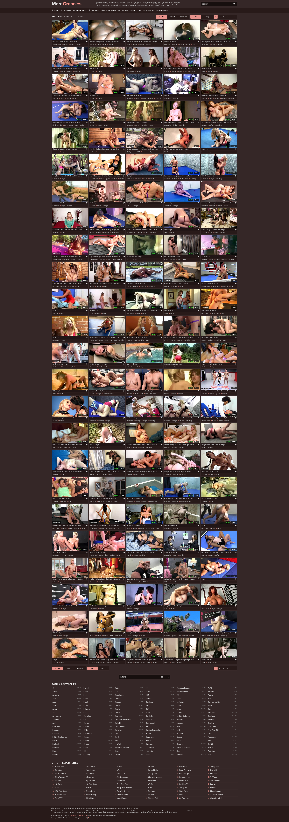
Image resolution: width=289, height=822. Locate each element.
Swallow (211, 723)
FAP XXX (213, 774)
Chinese (87, 737)
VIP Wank (213, 777)
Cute (116, 734)
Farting (117, 755)
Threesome (212, 737)
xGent (119, 770)
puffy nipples (153, 501)
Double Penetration (122, 748)
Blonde (55, 755)
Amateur (55, 695)
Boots (86, 691)
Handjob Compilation (153, 730)
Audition (55, 720)
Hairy (147, 727)
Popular (161, 17)
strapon (63, 71)
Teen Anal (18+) (213, 730)
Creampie (118, 716)
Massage (180, 720)
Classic (86, 748)
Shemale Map (91, 795)
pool (136, 367)
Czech (117, 737)
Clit (85, 751)
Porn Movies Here (123, 791)
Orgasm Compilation (184, 748)
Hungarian (149, 744)
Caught (86, 727)
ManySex (130, 98)
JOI (178, 695)
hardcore (153, 394)
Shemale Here (91, 791)
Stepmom (211, 713)
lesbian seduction (108, 394)
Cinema (86, 744)
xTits (128, 44)
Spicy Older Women (124, 788)
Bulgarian (87, 709)
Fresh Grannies (60, 774)
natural (148, 44)
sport (153, 528)
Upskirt (210, 744)
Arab (54, 702)
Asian (54, 709)
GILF (147, 709)
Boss (85, 695)
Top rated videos (108, 10)
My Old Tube (90, 781)
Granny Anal (150, 723)
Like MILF (213, 770)
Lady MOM (121, 781)
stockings (109, 501)
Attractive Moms (216, 795)
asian (210, 98)
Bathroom (56, 734)
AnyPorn (92, 152)
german (137, 125)
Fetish (148, 691)
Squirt (210, 709)
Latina (179, 709)
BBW (210, 232)
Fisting (148, 699)
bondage (174, 286)
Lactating (180, 702)
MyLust (92, 232)
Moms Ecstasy (215, 791)
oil (218, 313)
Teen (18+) (212, 727)
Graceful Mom (122, 795)
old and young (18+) (112, 528)
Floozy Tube (152, 774)
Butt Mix (213, 784)
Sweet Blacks (153, 770)
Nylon (179, 741)
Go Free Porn (184, 798)
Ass (53, 713)
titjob (74, 447)
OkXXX (129, 206)
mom (104, 44)
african (69, 152)
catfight (78, 44)
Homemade (150, 737)
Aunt (54, 723)
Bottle (86, 699)
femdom (137, 98)
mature (62, 98)
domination (151, 286)
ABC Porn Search (61, 791)
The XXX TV (121, 774)
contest (180, 340)
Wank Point (183, 791)
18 (53, 688)
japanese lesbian (111, 179)
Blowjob (86, 688)
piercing (174, 635)
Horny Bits (183, 767)
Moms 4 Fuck (153, 798)
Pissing (210, 695)
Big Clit (55, 741)
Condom (118, 699)
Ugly (209, 741)
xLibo (150, 788)
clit (180, 635)
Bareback (55, 730)
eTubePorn (90, 777)
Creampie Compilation (123, 720)
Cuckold (118, 723)
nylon (116, 501)
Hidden (148, 734)
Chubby (86, 741)
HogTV (92, 635)
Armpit (54, 706)
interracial (66, 259)
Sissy (210, 706)
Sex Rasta (152, 781)
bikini (226, 206)
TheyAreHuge (94, 259)
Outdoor (180, 755)
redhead (65, 44)
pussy (146, 394)
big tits (211, 474)
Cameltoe (87, 716)
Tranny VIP (183, 788)
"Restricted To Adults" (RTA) (78, 815)
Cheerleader (88, 734)
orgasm (174, 447)
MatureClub (56, 609)
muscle (213, 313)
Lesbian (179, 713)
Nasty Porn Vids (185, 770)
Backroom (56, 727)
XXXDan (92, 71)
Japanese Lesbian (183, 688)
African (55, 691)
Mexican (180, 723)
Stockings (211, 716)
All (196, 17)
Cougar (117, 706)
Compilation (119, 695)
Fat (147, 688)
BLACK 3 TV (183, 781)
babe (65, 447)
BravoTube (205, 206)
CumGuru (58, 770)
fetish (60, 635)
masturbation (115, 232)
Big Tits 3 (151, 795)
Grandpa (149, 720)
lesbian (72, 44)
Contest (118, 702)
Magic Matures (122, 777)
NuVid (129, 555)
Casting (86, 723)
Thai (209, 734)
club (185, 71)
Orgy (178, 751)
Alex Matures (215, 781)
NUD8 (181, 795)
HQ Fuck (151, 767)
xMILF (166, 609)
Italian (148, 755)
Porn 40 (213, 788)
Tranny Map (214, 767)
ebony (138, 313)
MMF (178, 730)
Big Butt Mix (148, 10)
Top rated (183, 17)
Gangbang (149, 702)
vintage (181, 44)
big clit (192, 635)
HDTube (166, 582)
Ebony (117, 751)
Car (85, 720)
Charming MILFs (216, 798)
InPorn (203, 152)
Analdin (204, 340)
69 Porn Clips (184, 774)
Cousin (117, 713)
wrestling (141, 44)
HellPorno (55, 286)
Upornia (166, 71)
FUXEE (119, 767)
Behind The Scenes (59, 737)
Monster (180, 734)
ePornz (57, 788)
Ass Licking (56, 716)
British (86, 706)
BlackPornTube (57, 125)
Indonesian (150, 748)
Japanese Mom (182, 691)
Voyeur (210, 748)
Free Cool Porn (122, 784)
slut (141, 394)
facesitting (192, 71)
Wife (209, 755)
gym (157, 528)
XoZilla (54, 421)
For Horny (152, 791)
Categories (66, 10)
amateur (64, 528)
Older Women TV (61, 777)
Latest (172, 17)
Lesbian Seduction (183, 716)
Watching (211, 751)
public (173, 152)
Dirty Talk (118, 744)
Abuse (90, 818)
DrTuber (92, 474)
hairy (99, 44)
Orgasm (180, 744)
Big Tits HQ (135, 10)
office (193, 44)
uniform (136, 662)
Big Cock (55, 744)
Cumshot (118, 730)
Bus (85, 713)
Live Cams (123, 10)
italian (97, 662)
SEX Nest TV (91, 788)
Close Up (87, 755)
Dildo (116, 741)
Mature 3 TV (59, 767)
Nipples (179, 737)
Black (54, 751)
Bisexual (55, 748)
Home (54, 10)
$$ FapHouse (56, 44)
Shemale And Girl (214, 702)
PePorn (54, 582)
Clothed (117, 688)
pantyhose (101, 501)
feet (65, 125)
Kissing (179, 699)
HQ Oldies (58, 784)
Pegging (211, 691)
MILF (138, 152)
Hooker (148, 741)
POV (209, 699)
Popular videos (79, 10)
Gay (147, 706)
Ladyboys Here (184, 777)
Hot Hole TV (183, 784)
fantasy (154, 662)
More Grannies (66, 4)
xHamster (93, 44)
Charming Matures (155, 777)
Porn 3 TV (59, 798)
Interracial (149, 751)
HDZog (92, 286)
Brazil (86, 702)
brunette (109, 662)
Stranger (211, 720)
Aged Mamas (122, 798)
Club (116, 691)
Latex (179, 706)
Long (207, 17)
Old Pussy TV (91, 767)
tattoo (76, 125)
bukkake (63, 501)
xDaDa (150, 784)
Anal (54, 699)
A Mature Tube (60, 795)
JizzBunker (205, 44)
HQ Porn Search (92, 784)
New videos (94, 10)
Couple (117, 709)
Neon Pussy (90, 770)
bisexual (137, 501)
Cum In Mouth (120, 727)
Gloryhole (149, 716)
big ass (64, 367)
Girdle (148, 713)
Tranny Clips (162, 10)
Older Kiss (90, 798)
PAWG (210, 688)
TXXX (203, 71)
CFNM (86, 730)
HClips (166, 259)
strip (118, 555)
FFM (147, 695)
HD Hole (58, 781)
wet (70, 447)
